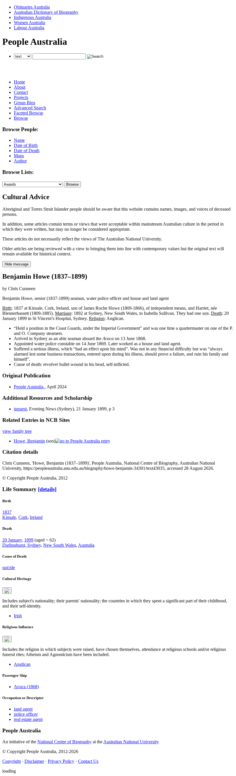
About (19, 87)
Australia (86, 545)
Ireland (36, 517)
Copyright (11, 761)
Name (19, 140)
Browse (21, 118)
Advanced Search (30, 107)
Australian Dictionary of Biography (46, 12)
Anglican (22, 664)
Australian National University (131, 741)
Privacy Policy (61, 761)
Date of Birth (26, 145)
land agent (23, 709)
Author (20, 160)
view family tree (17, 431)
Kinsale (9, 517)
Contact (21, 92)
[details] (47, 489)
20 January (12, 540)
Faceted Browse (28, 112)
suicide (8, 567)
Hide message (16, 264)
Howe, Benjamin (29, 441)
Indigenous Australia (32, 17)
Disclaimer (34, 761)
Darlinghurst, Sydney (21, 545)
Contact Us (88, 761)
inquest (20, 408)
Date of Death (26, 150)
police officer (26, 714)
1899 (28, 540)
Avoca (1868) (26, 686)
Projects (21, 97)
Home (19, 81)
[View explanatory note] (7, 590)
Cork (23, 517)
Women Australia (29, 22)
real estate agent (28, 719)
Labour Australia (29, 27)
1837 (7, 512)
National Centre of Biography (64, 741)
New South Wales (59, 545)
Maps (19, 155)
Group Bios (24, 102)
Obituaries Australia (32, 7)
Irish (18, 615)
